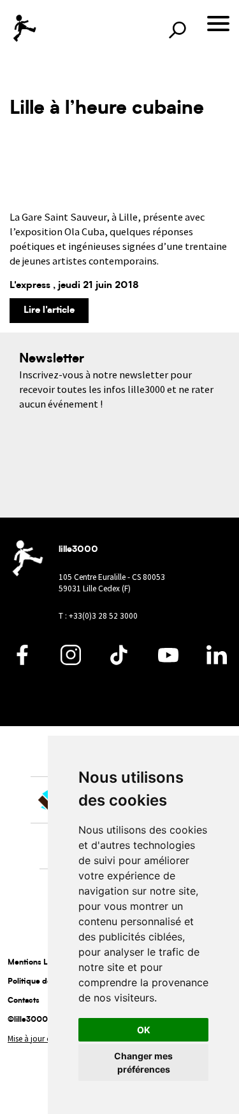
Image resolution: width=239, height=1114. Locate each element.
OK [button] (143, 1029)
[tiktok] (120, 661)
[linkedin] (216, 661)
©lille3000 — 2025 (44, 1020)
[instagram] (70, 661)
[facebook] (22, 661)
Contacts (24, 1001)
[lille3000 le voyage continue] (24, 28)
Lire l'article (49, 310)
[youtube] (168, 661)
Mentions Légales (39, 962)
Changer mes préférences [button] (143, 1062)
